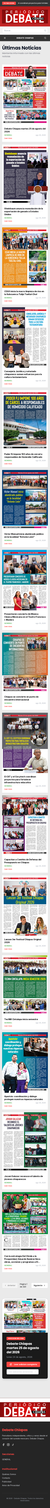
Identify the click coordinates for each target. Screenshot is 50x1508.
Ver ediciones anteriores (21, 1371)
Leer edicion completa (25, 1364)
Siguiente (38, 1285)
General (6, 1459)
